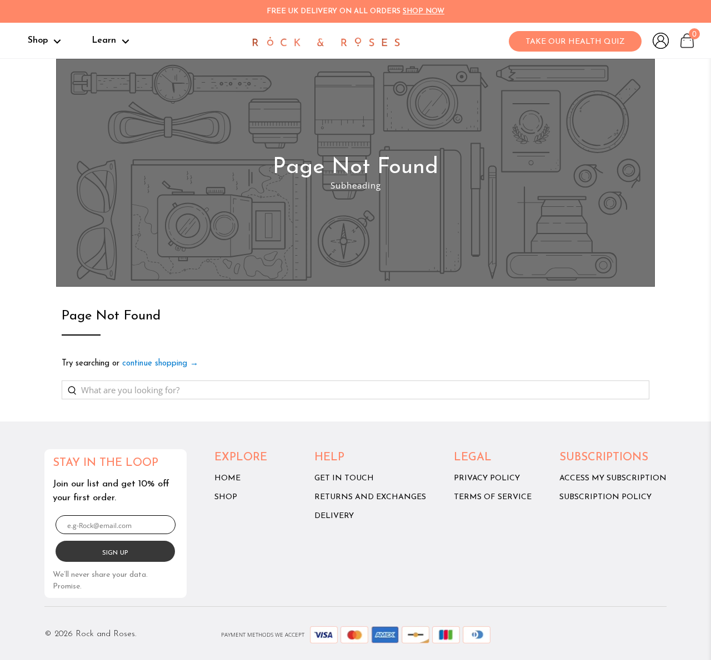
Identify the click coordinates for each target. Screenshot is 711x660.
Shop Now (423, 11)
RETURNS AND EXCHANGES (370, 497)
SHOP (225, 497)
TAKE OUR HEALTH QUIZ (575, 42)
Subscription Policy (605, 497)
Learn (105, 40)
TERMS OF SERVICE (493, 497)
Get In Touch (344, 478)
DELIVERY (334, 516)
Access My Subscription (613, 478)
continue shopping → (160, 363)
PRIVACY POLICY (487, 478)
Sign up (115, 553)
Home (227, 478)
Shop (39, 40)
